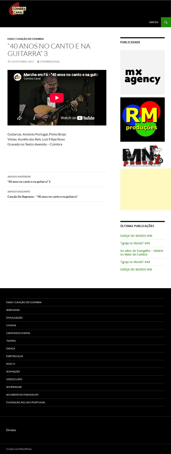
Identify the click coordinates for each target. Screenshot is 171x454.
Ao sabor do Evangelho (22, 394)
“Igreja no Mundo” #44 (135, 262)
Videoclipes (14, 379)
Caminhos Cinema (18, 333)
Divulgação (14, 317)
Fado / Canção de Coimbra (26, 38)
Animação (13, 371)
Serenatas (13, 309)
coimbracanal (50, 61)
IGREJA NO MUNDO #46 (136, 235)
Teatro (11, 340)
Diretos (153, 22)
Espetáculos (14, 356)
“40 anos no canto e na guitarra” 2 (29, 179)
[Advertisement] (145, 189)
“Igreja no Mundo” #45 (135, 243)
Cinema (11, 325)
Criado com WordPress (19, 448)
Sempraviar (14, 386)
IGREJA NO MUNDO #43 (136, 269)
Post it (10, 363)
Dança (10, 348)
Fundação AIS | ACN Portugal (25, 402)
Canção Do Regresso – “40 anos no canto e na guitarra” (42, 194)
